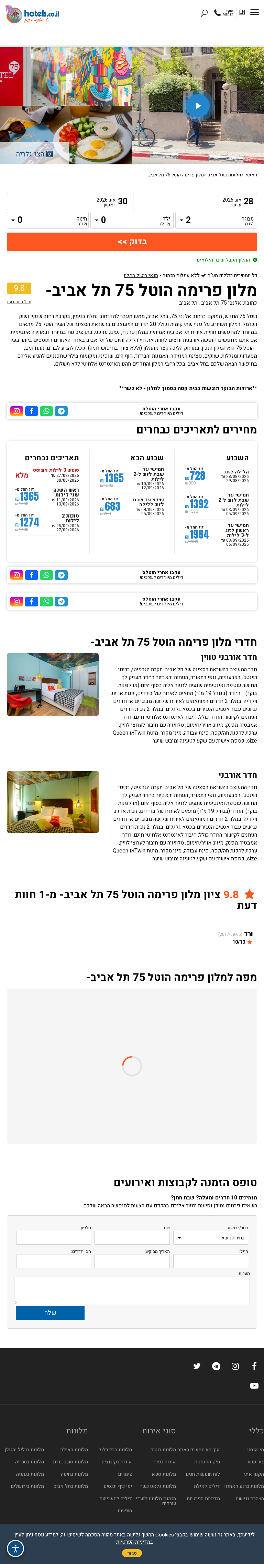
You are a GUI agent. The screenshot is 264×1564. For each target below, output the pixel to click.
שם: (166, 1227)
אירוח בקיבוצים (117, 1461)
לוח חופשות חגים (203, 1474)
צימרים (125, 1474)
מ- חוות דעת (19, 302)
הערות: (244, 1273)
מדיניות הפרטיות (203, 1498)
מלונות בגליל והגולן (24, 1449)
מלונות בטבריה (29, 1461)
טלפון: (85, 1227)
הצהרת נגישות (249, 1498)
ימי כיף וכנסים (118, 1486)
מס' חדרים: (81, 1251)
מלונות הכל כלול (115, 1449)
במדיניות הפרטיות (134, 1542)
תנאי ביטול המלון (141, 275)
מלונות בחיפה (74, 1474)
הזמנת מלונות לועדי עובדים (156, 1501)
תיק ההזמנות (207, 1461)
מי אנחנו (255, 1449)
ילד (165, 221)
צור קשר (255, 1461)
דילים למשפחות (115, 1498)
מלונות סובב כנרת (70, 1461)
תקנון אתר (253, 1474)
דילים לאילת (207, 1486)
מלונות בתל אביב (224, 175)
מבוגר (248, 221)
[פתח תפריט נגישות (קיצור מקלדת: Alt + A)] (15, 1548)
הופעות (125, 1510)
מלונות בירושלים (27, 1486)
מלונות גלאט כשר (158, 1486)
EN (242, 12)
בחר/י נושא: (237, 1227)
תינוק (82, 221)
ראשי (251, 175)
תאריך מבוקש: (157, 1251)
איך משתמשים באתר (199, 1449)
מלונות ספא (164, 1474)
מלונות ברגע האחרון (244, 1486)
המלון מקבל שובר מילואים (224, 260)
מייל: (243, 1251)
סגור (132, 1553)
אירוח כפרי (165, 1461)
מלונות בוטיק (163, 1449)
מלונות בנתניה (30, 1474)
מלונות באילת (74, 1449)
